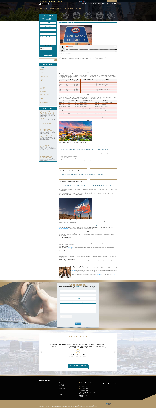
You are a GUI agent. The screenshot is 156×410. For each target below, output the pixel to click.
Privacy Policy (61, 394)
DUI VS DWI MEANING (43, 80)
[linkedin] (111, 383)
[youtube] (108, 383)
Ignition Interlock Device (85, 146)
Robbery (41, 98)
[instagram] (113, 383)
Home (60, 22)
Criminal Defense (62, 385)
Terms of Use (61, 395)
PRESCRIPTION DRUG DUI (44, 76)
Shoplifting (42, 99)
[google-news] (116, 383)
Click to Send (47, 55)
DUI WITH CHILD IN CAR (43, 75)
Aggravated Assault (43, 88)
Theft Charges (42, 101)
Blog (60, 392)
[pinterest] (106, 383)
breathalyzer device (85, 243)
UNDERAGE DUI (42, 79)
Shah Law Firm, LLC (61, 53)
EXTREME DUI (42, 71)
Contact (60, 391)
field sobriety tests (69, 247)
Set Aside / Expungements (44, 102)
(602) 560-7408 (112, 1)
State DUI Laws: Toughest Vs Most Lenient (67, 53)
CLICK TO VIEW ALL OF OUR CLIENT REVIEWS (78, 366)
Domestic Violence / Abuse (44, 94)
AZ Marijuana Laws (43, 87)
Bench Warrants (43, 91)
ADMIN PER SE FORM (43, 82)
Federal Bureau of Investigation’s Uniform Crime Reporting (76, 171)
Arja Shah (73, 270)
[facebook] (101, 383)
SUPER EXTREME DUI (43, 72)
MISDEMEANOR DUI (43, 69)
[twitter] (103, 383)
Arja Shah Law (99, 274)
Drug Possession (43, 95)
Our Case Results (62, 388)
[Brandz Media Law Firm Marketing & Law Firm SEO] (108, 403)
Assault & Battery (43, 90)
